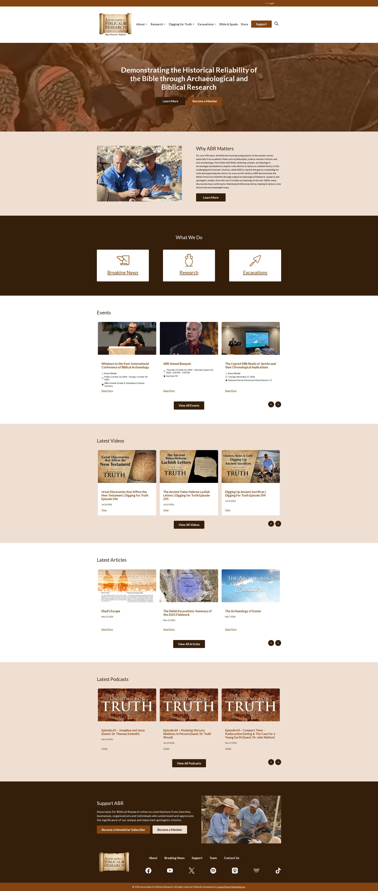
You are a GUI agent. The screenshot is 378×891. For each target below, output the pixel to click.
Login (271, 3)
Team (213, 858)
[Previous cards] (271, 404)
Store (244, 24)
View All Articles (189, 644)
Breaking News (174, 858)
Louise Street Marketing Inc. (231, 886)
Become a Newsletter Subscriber (123, 829)
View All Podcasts (189, 763)
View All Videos (189, 524)
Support (261, 24)
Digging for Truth (180, 24)
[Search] (276, 23)
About (140, 24)
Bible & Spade (228, 24)
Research (157, 24)
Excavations (206, 24)
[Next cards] (278, 404)
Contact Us (231, 858)
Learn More (170, 101)
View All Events (189, 405)
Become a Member (205, 101)
